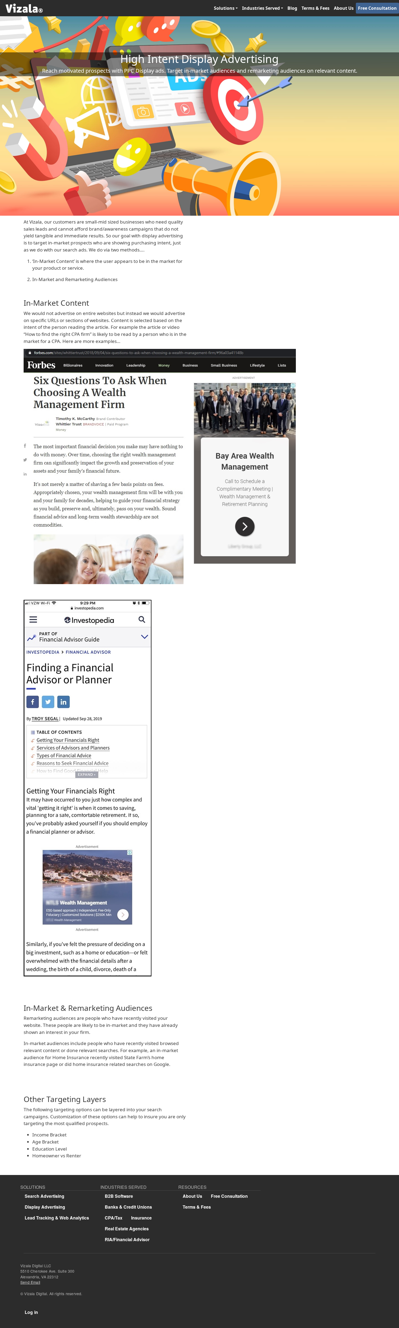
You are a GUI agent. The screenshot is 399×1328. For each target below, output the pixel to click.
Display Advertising (45, 1207)
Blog (292, 8)
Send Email (30, 1282)
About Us (344, 8)
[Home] (22, 8)
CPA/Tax (113, 1218)
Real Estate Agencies (127, 1228)
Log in (31, 1312)
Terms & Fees (316, 8)
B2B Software (119, 1196)
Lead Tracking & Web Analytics (57, 1218)
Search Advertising (44, 1196)
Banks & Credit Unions (128, 1207)
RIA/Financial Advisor (127, 1239)
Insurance (141, 1218)
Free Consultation (377, 8)
